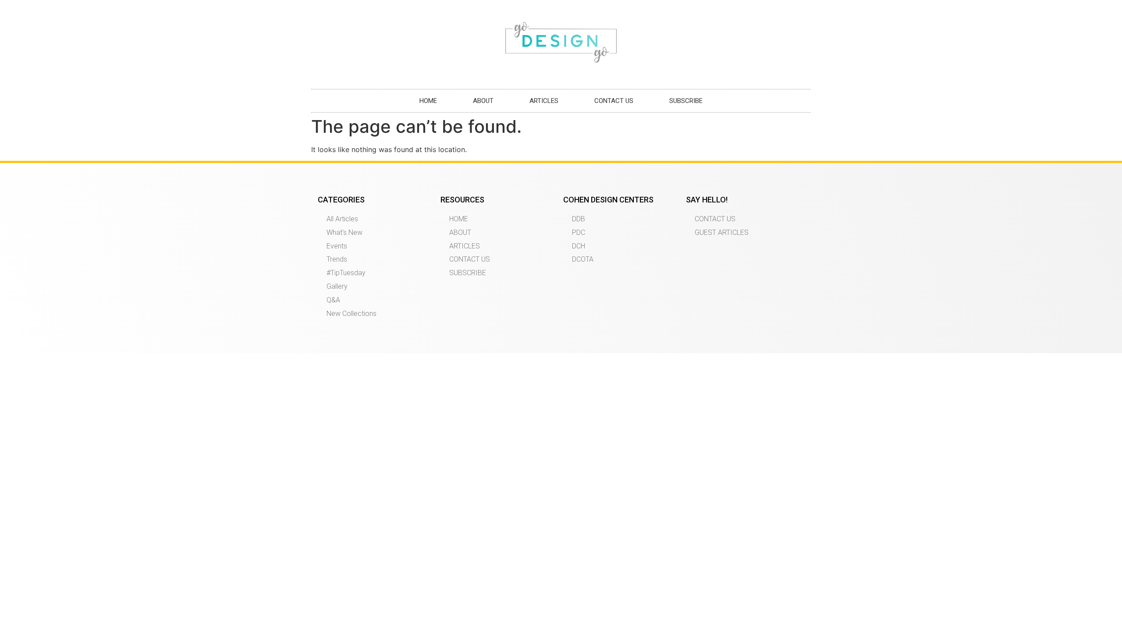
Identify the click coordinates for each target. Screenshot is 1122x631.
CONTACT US (613, 101)
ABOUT (483, 101)
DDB (578, 219)
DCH (578, 246)
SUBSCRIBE (686, 101)
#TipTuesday (346, 273)
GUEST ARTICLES (722, 232)
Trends (337, 259)
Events (337, 246)
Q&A (333, 300)
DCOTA (582, 259)
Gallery (337, 286)
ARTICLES (543, 101)
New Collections (351, 313)
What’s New (344, 232)
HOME (428, 101)
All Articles (342, 219)
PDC (578, 232)
